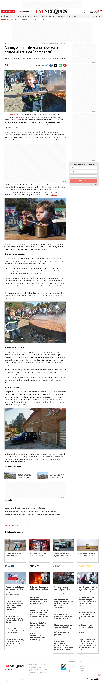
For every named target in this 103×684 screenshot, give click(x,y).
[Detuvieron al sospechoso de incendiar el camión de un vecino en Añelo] (39, 578)
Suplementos (71, 670)
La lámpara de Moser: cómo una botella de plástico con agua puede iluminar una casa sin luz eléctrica (87, 629)
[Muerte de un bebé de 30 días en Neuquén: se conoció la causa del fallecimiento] (63, 545)
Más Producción (61, 16)
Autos (74, 16)
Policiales (44, 16)
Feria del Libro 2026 (14, 19)
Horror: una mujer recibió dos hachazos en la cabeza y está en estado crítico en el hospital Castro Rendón (39, 613)
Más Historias (33, 19)
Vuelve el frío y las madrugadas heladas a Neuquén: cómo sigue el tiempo (14, 619)
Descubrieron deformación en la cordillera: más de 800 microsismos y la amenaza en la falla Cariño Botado (63, 645)
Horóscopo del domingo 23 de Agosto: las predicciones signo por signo (87, 615)
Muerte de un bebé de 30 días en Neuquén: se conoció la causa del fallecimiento (32, 514)
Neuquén (36, 16)
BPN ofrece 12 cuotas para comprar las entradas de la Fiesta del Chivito (15, 631)
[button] (1, 16)
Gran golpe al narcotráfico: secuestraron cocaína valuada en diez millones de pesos (39, 600)
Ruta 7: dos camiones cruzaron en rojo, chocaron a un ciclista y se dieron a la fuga (39, 637)
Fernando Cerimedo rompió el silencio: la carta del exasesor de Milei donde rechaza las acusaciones (63, 603)
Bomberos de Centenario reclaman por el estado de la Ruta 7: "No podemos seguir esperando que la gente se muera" (24, 477)
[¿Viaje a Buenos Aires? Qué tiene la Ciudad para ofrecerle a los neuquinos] (39, 545)
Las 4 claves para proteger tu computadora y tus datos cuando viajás (88, 589)
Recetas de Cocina (43, 19)
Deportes (82, 664)
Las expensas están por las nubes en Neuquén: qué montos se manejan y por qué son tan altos (57, 476)
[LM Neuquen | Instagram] (97, 16)
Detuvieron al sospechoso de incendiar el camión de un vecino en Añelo (39, 589)
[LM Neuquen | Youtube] (100, 16)
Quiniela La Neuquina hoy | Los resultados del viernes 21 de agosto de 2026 (15, 642)
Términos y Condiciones (73, 671)
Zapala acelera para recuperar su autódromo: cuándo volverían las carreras (86, 555)
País (69, 16)
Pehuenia (54, 195)
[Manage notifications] (99, 675)
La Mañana (45, 43)
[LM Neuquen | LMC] (24, 11)
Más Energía (52, 16)
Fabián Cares (9, 64)
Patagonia (71, 664)
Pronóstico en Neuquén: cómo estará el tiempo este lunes (24, 508)
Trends (70, 668)
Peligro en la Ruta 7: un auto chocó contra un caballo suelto (38, 625)
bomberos (19, 117)
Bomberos (52, 43)
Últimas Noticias (27, 16)
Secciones (82, 668)
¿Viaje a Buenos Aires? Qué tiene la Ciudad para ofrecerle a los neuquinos (30, 511)
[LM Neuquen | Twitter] (93, 16)
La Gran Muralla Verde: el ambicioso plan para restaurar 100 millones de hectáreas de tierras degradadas (87, 601)
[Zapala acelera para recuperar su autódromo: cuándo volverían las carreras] (87, 545)
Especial (6, 65)
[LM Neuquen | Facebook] (90, 16)
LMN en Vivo (24, 19)
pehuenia (26, 525)
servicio (12, 115)
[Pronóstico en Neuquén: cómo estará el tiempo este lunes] (15, 545)
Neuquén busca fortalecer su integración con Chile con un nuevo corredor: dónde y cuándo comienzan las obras (15, 591)
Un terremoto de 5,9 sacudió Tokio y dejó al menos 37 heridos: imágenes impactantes (62, 590)
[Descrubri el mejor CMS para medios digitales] (93, 681)
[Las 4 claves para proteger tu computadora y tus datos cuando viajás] (87, 578)
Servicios (82, 670)
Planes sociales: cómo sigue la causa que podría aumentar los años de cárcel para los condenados (15, 605)
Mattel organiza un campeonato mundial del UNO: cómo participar (63, 616)
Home (19, 16)
